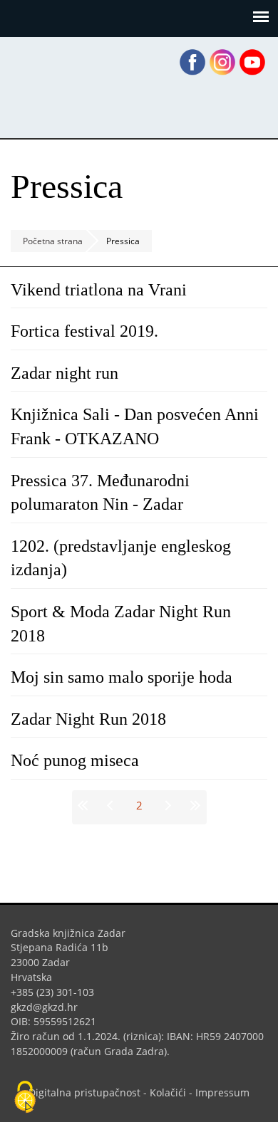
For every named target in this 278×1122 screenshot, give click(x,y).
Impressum (222, 1092)
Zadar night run (64, 373)
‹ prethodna (111, 805)
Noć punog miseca (75, 760)
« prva (85, 805)
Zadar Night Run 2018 (88, 719)
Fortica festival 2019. (84, 331)
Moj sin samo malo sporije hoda (121, 677)
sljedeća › (166, 805)
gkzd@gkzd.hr (49, 1007)
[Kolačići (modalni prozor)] (25, 1098)
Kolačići (168, 1092)
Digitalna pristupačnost (84, 1092)
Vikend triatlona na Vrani (99, 289)
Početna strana (53, 241)
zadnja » (193, 805)
